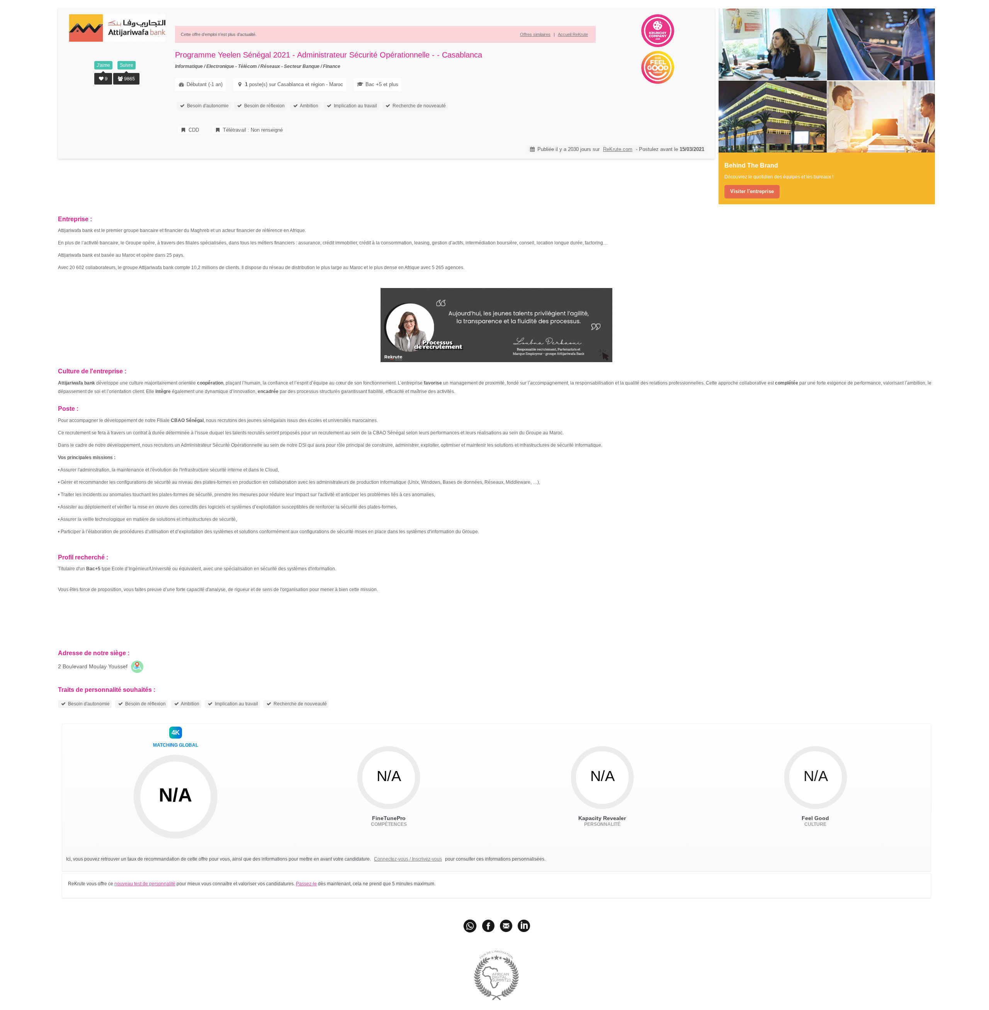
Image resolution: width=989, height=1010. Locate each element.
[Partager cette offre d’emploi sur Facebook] (488, 925)
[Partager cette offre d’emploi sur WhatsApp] (470, 925)
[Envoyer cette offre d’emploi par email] (506, 925)
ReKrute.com (617, 149)
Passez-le (306, 883)
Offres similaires (535, 34)
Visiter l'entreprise (752, 191)
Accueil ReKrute (573, 34)
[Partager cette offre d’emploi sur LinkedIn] (524, 925)
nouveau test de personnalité (144, 883)
